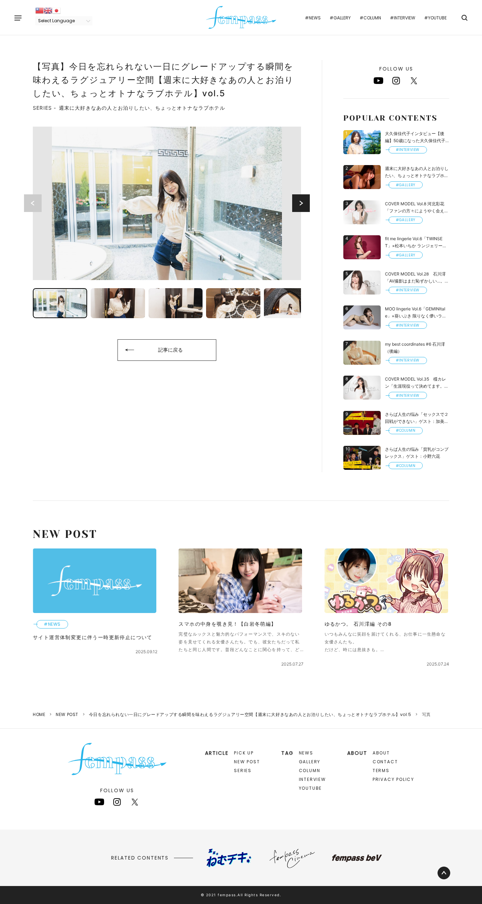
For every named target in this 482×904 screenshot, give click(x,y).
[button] (301, 203)
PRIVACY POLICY (393, 779)
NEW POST (67, 714)
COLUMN (309, 770)
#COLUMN (370, 18)
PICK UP (244, 753)
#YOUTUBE (435, 18)
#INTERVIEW (402, 18)
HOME (39, 714)
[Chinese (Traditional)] (39, 10)
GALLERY (310, 762)
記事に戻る (170, 350)
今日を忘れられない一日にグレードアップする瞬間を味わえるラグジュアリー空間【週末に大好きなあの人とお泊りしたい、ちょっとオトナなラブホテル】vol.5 (250, 714)
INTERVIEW (312, 779)
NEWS (306, 753)
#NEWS (313, 18)
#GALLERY (340, 18)
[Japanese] (56, 10)
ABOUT (381, 753)
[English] (48, 10)
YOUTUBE (310, 788)
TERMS (381, 770)
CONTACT (385, 762)
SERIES (243, 770)
